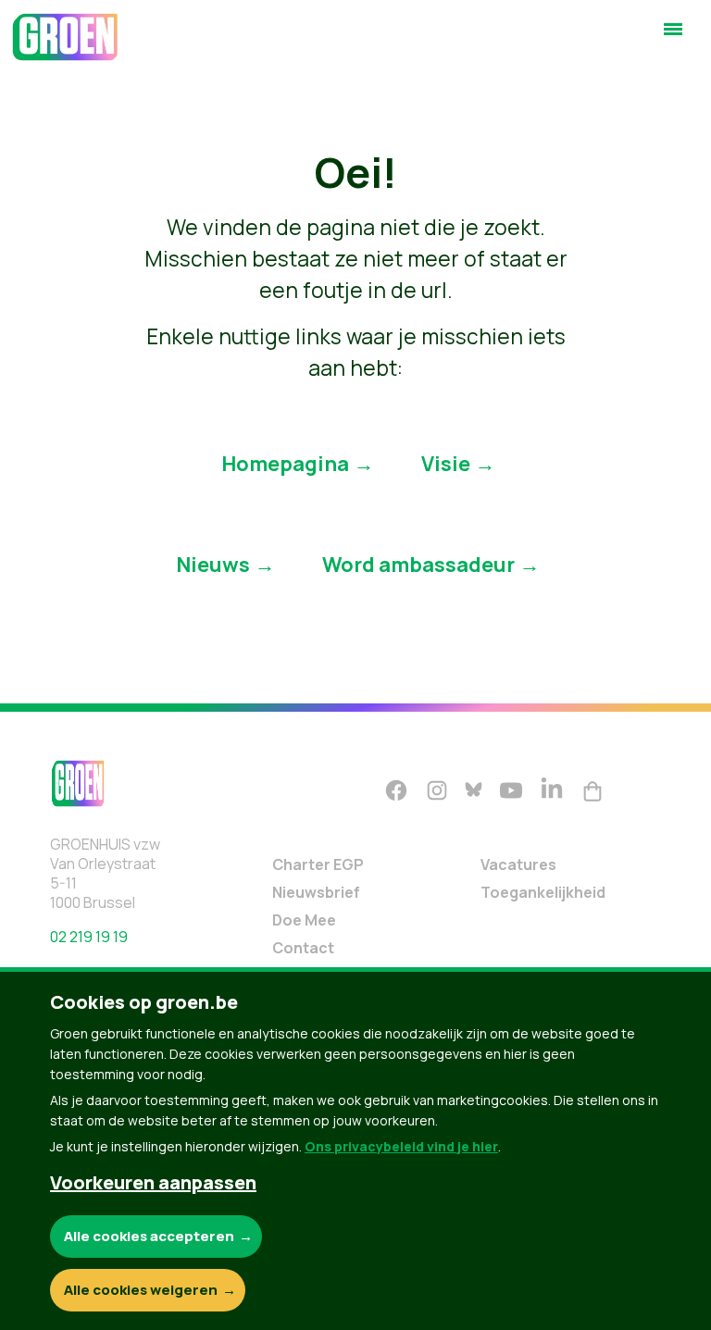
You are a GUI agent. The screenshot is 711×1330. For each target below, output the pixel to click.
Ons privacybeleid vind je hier (401, 1146)
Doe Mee (304, 920)
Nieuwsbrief (316, 892)
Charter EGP (318, 864)
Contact (303, 948)
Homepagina (285, 464)
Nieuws (213, 564)
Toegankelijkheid (542, 892)
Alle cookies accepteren (149, 1236)
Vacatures (518, 864)
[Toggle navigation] (673, 37)
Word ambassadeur (418, 564)
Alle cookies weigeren (141, 1289)
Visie (445, 464)
